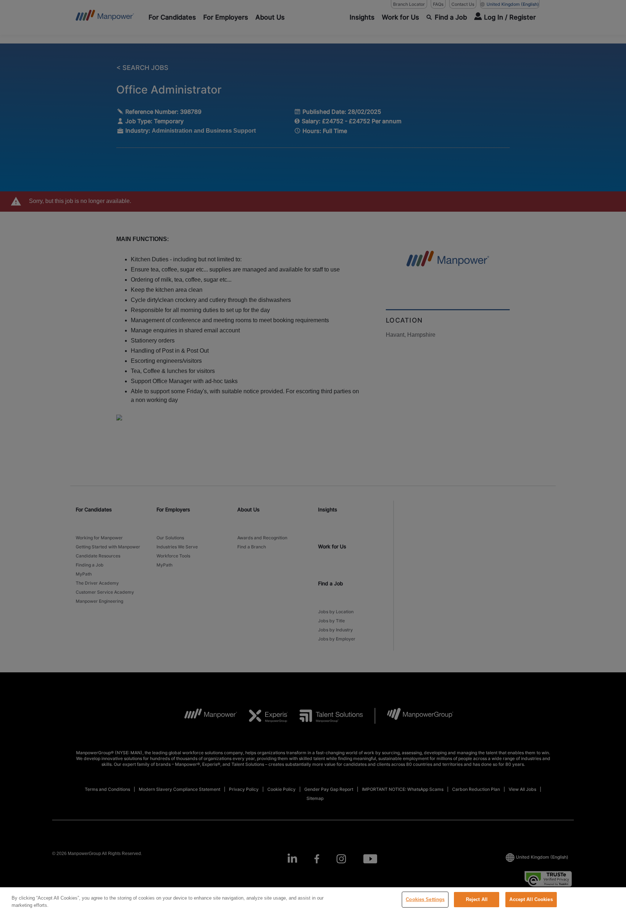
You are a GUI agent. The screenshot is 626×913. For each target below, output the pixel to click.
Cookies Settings (425, 899)
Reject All (477, 899)
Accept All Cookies (530, 899)
